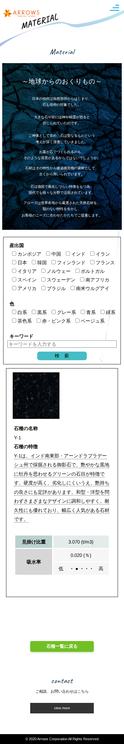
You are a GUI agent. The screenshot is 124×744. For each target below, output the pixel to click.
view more (62, 708)
